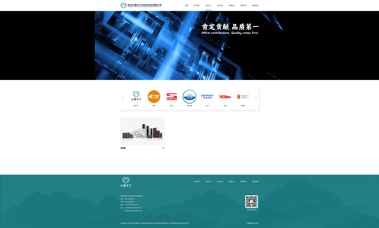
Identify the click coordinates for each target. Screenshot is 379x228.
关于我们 (197, 5)
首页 (186, 5)
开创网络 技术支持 (252, 223)
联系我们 (255, 5)
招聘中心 (244, 5)
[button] (256, 99)
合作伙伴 (220, 5)
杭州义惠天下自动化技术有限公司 (131, 196)
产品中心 (208, 5)
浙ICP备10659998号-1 (162, 223)
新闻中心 (232, 5)
